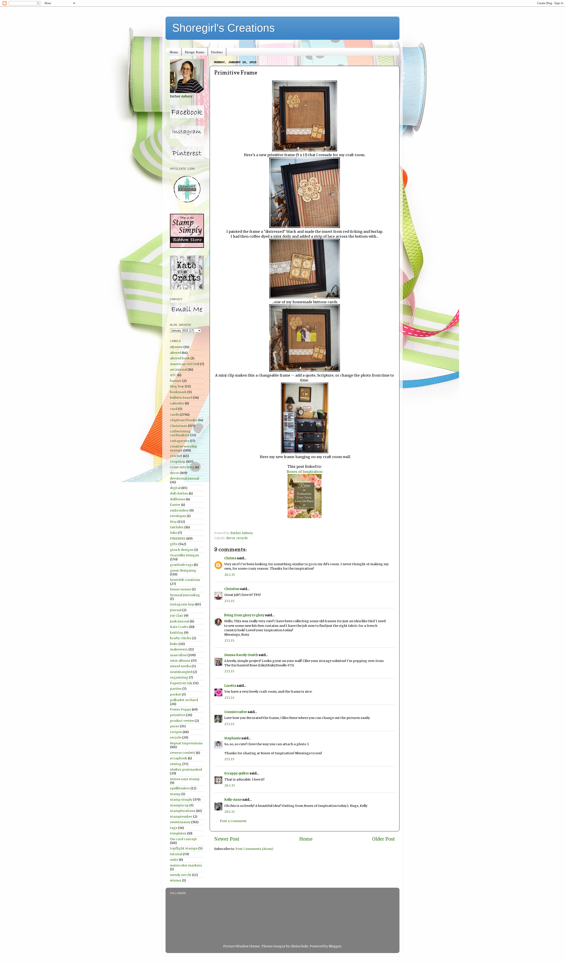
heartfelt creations (185, 580)
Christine (231, 589)
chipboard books (183, 420)
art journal (178, 370)
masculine (178, 655)
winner (175, 880)
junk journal (179, 621)
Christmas (178, 426)
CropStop (177, 462)
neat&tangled (181, 672)
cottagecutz (179, 441)
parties (176, 689)
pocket (175, 694)
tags (173, 828)
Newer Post (226, 839)
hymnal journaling (185, 595)
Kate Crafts (179, 627)
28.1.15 (229, 785)
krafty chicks (180, 638)
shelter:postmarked (186, 770)
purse (174, 726)
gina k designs (182, 550)
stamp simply (181, 800)
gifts (174, 544)
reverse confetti (182, 753)
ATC (173, 375)
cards (174, 415)
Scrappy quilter (236, 773)
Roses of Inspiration (304, 471)
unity (174, 860)
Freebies (217, 52)
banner (176, 381)
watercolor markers (186, 865)
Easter (175, 505)
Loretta (230, 686)
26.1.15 (229, 575)
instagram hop (182, 604)
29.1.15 (229, 812)
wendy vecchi (180, 875)
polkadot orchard (184, 700)
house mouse (180, 589)
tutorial (176, 854)
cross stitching (182, 467)
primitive (177, 715)
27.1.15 (229, 601)
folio (173, 533)
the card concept (183, 839)
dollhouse (177, 499)
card (173, 409)
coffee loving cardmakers (180, 433)
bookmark (178, 392)
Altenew (176, 347)
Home (174, 52)
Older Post (383, 839)
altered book (180, 358)
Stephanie (232, 738)
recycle (242, 538)
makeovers (179, 649)
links (174, 644)
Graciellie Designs (184, 555)
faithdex (177, 527)
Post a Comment (233, 821)
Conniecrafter (235, 712)
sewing (176, 764)
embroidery (179, 510)
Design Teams (194, 52)
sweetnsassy (180, 822)
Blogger (335, 946)
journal (175, 610)
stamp (175, 794)
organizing (179, 677)
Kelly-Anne (233, 800)
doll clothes (179, 493)
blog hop (177, 386)
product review (182, 721)
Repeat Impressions (186, 743)
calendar (177, 403)
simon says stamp (185, 779)
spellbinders (180, 788)
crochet (176, 456)
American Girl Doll (184, 364)
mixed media (180, 666)
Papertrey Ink (181, 683)
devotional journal (184, 478)
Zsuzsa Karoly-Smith (241, 655)
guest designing (183, 570)
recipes (176, 732)
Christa (230, 558)
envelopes (178, 516)
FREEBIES (178, 538)
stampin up (179, 805)
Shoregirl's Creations (223, 28)
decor (230, 538)
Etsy (173, 522)
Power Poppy (180, 709)
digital (175, 488)
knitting (176, 633)
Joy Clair (176, 616)
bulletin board (181, 398)
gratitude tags (181, 565)
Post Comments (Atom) (254, 849)
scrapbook (178, 758)
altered (175, 353)
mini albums (180, 661)
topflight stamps (184, 848)
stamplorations (182, 811)
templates (178, 833)
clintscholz (299, 946)
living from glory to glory (244, 615)
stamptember (181, 817)
